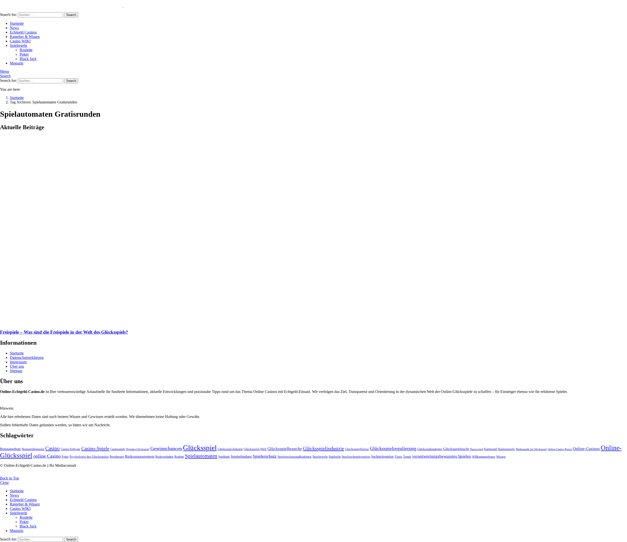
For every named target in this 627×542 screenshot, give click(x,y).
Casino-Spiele (95, 448)
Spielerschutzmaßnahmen (294, 456)
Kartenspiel (490, 449)
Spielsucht (335, 456)
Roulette (26, 50)
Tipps (398, 456)
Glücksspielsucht (456, 449)
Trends (407, 456)
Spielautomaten (201, 456)
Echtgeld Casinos (23, 32)
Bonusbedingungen (33, 449)
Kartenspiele (506, 449)
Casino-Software (70, 449)
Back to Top (9, 478)
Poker (24, 54)
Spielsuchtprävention (356, 456)
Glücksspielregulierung (393, 448)
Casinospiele (117, 449)
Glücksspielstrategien (429, 449)
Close (4, 482)
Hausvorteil (476, 449)
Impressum (18, 362)
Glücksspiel (200, 448)
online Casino (47, 456)
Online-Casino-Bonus (560, 449)
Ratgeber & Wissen (25, 37)
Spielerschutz (265, 456)
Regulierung (117, 456)
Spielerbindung (241, 456)
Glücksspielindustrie (323, 448)
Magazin (16, 63)
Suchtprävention (382, 456)
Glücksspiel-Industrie (230, 449)
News (14, 28)
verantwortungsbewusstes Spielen (441, 456)
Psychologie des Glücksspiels (89, 456)
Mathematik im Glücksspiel (531, 449)
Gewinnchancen (166, 448)
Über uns (17, 366)
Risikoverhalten (164, 456)
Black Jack (28, 59)
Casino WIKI (20, 41)
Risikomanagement (139, 456)
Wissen (501, 456)
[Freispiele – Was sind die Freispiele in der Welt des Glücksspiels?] (313, 230)
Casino (52, 448)
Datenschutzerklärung (27, 357)
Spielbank (224, 456)
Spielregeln (18, 45)
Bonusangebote (10, 449)
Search (71, 15)
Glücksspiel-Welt (255, 449)
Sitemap (16, 371)
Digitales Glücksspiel (137, 449)
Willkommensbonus (483, 456)
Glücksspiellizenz (357, 449)
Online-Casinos (586, 448)
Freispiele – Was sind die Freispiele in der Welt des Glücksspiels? (64, 332)
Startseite (17, 23)
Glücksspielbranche (284, 448)
